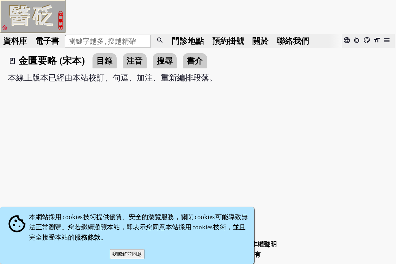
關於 (260, 41)
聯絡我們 (293, 41)
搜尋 (165, 60)
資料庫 (15, 41)
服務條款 (88, 237)
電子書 (47, 41)
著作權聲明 (260, 244)
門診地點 (188, 41)
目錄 (105, 60)
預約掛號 (228, 41)
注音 (135, 60)
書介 (195, 60)
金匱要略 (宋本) (52, 60)
